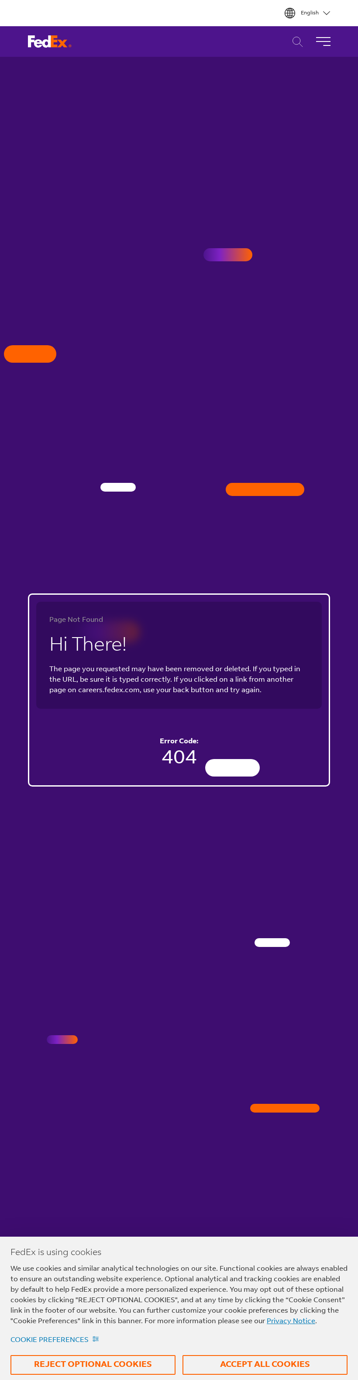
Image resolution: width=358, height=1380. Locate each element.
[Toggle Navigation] (323, 41)
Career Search (295, 41)
